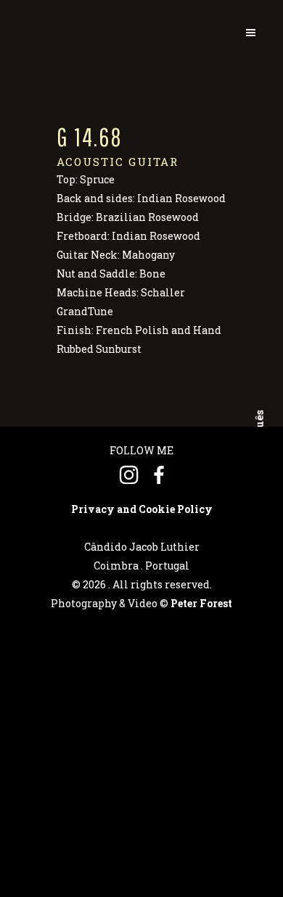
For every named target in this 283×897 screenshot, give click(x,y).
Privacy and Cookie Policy (142, 509)
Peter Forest (201, 603)
